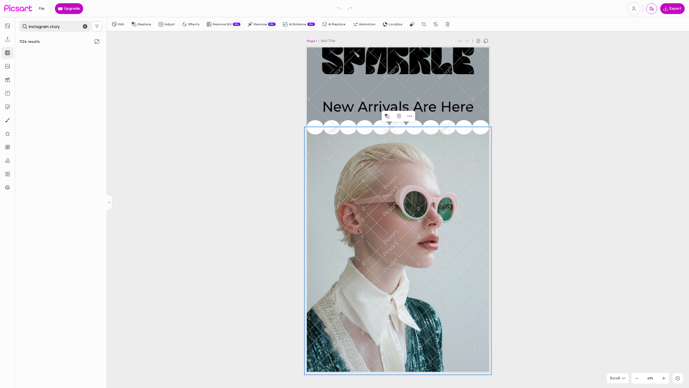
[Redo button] (350, 8)
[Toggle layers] (677, 378)
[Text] (7, 93)
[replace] (387, 116)
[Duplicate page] (486, 41)
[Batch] (7, 187)
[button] (344, 194)
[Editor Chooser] (109, 203)
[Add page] (478, 41)
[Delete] (447, 24)
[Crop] (424, 24)
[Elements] (7, 134)
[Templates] (7, 53)
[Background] (7, 147)
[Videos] (7, 80)
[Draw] (7, 120)
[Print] (651, 8)
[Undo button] (339, 8)
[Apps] (7, 161)
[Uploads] (7, 39)
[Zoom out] (636, 378)
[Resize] (7, 26)
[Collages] (7, 174)
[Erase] (412, 24)
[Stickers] (7, 107)
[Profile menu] (633, 8)
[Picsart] (18, 8)
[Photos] (7, 66)
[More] (409, 116)
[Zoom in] (663, 378)
